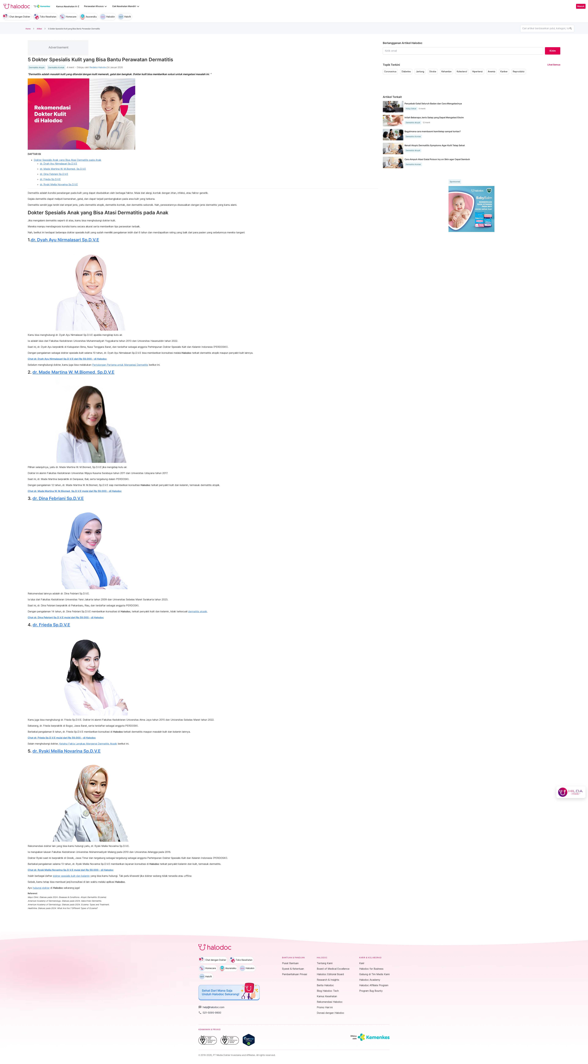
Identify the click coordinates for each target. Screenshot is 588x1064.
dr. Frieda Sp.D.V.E (50, 179)
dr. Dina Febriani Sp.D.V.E (54, 174)
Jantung (420, 71)
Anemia (491, 71)
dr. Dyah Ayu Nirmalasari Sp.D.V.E (58, 163)
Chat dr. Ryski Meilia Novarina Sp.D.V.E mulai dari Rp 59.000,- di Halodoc (70, 869)
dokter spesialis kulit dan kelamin (71, 875)
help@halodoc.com (211, 1007)
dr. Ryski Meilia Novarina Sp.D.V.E (59, 184)
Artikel (39, 28)
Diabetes (406, 71)
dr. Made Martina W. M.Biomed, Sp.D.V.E (63, 168)
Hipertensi (477, 71)
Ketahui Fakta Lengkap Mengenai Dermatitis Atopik (88, 743)
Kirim (553, 50)
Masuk (580, 6)
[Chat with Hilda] (571, 792)
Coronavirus (390, 71)
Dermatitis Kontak (56, 67)
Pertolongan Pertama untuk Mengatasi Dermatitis (120, 364)
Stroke (432, 71)
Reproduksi (518, 71)
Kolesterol (462, 71)
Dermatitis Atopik (37, 67)
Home (28, 28)
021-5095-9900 (209, 1012)
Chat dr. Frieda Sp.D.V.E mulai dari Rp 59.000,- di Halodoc (62, 737)
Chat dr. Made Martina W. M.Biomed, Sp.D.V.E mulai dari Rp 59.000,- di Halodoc (75, 491)
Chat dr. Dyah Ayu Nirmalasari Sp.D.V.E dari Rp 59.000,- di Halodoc (67, 358)
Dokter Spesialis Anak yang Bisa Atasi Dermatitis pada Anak (67, 159)
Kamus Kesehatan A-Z (67, 6)
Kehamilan (446, 71)
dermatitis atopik (197, 611)
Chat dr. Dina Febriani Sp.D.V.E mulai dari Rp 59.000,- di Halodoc (66, 617)
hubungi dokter (41, 887)
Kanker (504, 71)
